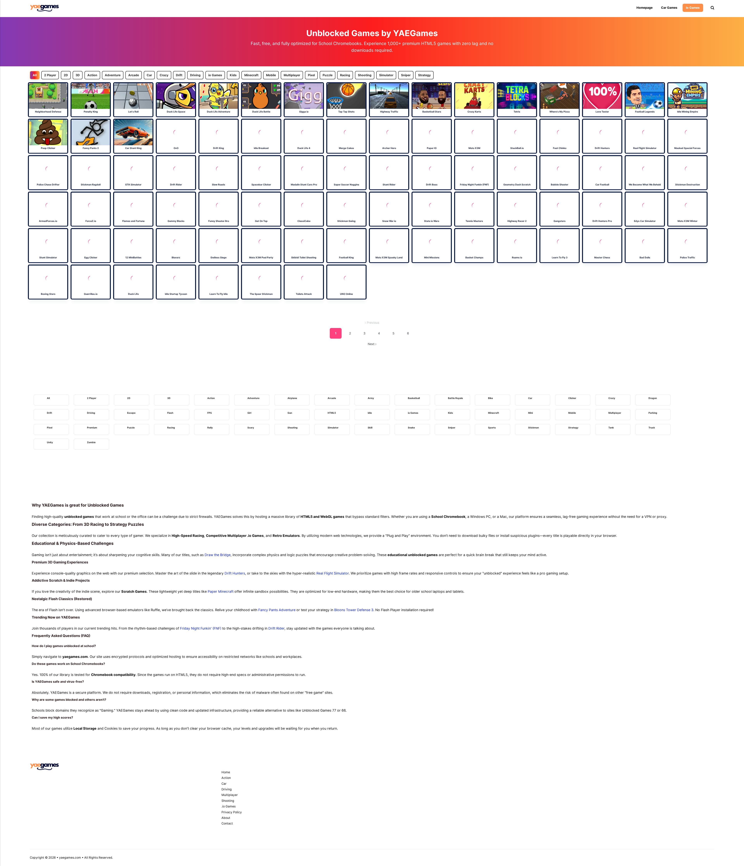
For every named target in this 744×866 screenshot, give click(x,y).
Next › (372, 344)
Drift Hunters (602, 148)
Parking (652, 412)
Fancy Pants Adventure (276, 610)
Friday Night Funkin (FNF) (474, 184)
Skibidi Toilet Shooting (303, 257)
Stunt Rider (389, 184)
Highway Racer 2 (516, 221)
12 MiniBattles (133, 257)
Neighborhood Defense (48, 111)
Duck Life (133, 293)
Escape (131, 412)
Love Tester (602, 111)
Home (225, 772)
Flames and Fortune (133, 221)
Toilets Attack (304, 293)
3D (78, 75)
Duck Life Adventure (218, 111)
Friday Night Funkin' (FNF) (200, 628)
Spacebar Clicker (261, 184)
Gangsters (560, 221)
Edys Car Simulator (645, 221)
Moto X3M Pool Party (261, 257)
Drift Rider (176, 184)
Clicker (572, 398)
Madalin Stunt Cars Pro (304, 184)
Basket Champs (474, 257)
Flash (170, 412)
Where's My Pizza (559, 111)
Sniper (406, 75)
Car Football (602, 184)
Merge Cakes (346, 148)
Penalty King (91, 111)
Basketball (414, 398)
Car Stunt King (133, 148)
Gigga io (303, 111)
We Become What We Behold (645, 184)
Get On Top (261, 221)
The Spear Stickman (261, 293)
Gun (290, 412)
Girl (249, 412)
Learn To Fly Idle (218, 293)
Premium (92, 427)
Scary (250, 427)
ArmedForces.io (48, 221)
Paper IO (432, 148)
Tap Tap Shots (346, 111)
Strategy (424, 75)
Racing (345, 75)
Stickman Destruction (687, 184)
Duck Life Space (176, 111)
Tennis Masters (474, 221)
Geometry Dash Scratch (516, 184)
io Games (693, 8)
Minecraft (251, 75)
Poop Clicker (48, 148)
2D (66, 75)
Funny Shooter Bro (218, 221)
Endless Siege (218, 257)
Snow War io (389, 221)
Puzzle (327, 75)
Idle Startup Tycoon (176, 293)
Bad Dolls (644, 257)
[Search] (712, 7)
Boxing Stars (48, 293)
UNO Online (346, 293)
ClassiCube (303, 221)
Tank (611, 427)
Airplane (292, 398)
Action (92, 75)
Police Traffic (687, 257)
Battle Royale (455, 398)
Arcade (133, 75)
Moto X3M (474, 148)
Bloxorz (176, 257)
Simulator (386, 75)
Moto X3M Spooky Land (389, 257)
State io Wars (431, 221)
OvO (175, 148)
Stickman (533, 427)
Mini (530, 412)
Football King (346, 257)
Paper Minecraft (220, 591)
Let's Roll (133, 111)
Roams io (517, 257)
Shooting (364, 75)
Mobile (271, 75)
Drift (179, 75)
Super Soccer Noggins (346, 184)
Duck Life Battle (261, 111)
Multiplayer (292, 75)
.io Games (228, 806)
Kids (233, 75)
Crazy (164, 75)
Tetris (517, 111)
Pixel (311, 75)
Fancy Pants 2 (91, 148)
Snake (411, 427)
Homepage (644, 8)
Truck (651, 427)
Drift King (218, 148)
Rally (210, 427)
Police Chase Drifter (48, 184)
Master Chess (602, 257)
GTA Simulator (133, 184)
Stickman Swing (346, 221)
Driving (195, 75)
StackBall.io (517, 148)
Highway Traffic (389, 111)
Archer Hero (389, 148)
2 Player (50, 75)
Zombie (91, 442)
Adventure (113, 75)
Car (149, 75)
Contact (227, 823)
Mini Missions (431, 257)
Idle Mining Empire (687, 111)
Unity (50, 442)
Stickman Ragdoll (91, 184)
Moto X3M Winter (687, 221)
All (35, 75)
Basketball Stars (431, 111)
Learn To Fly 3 (559, 257)
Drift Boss (431, 184)
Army (371, 398)
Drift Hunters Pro (602, 221)
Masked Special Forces (687, 148)
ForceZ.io (90, 221)
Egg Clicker (90, 257)
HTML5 (332, 412)
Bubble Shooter (559, 184)
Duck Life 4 (303, 148)
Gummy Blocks (175, 221)
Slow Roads (218, 184)
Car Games (669, 8)
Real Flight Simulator (644, 148)
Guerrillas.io (90, 293)
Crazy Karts (474, 111)
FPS (209, 412)
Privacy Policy (231, 812)
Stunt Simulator (48, 257)
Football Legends (644, 111)
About (225, 818)
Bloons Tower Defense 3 (353, 610)
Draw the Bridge (218, 555)
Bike (490, 398)
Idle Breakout (261, 148)
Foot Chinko (559, 148)
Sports (492, 427)
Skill (370, 427)
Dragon (652, 398)
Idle (370, 412)
